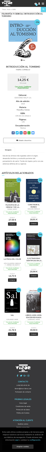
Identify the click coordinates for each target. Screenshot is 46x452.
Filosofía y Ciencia (12, 14)
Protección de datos (23, 410)
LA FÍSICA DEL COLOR (12, 259)
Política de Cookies (23, 413)
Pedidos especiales (23, 427)
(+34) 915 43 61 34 (23, 385)
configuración (34, 440)
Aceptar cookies (23, 447)
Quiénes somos (23, 424)
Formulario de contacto (23, 392)
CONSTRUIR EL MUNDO (34, 206)
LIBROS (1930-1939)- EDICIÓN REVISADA (34, 316)
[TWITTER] (21, 375)
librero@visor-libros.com (23, 389)
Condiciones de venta (23, 406)
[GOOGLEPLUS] (24, 375)
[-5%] (12, 190)
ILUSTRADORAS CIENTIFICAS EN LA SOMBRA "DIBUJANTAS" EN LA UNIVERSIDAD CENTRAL (33, 259)
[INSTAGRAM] (28, 375)
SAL (12, 315)
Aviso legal (23, 403)
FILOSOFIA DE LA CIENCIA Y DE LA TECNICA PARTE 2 (12, 206)
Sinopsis (8, 150)
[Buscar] (43, 9)
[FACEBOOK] (17, 375)
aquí (17, 440)
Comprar (12, 224)
